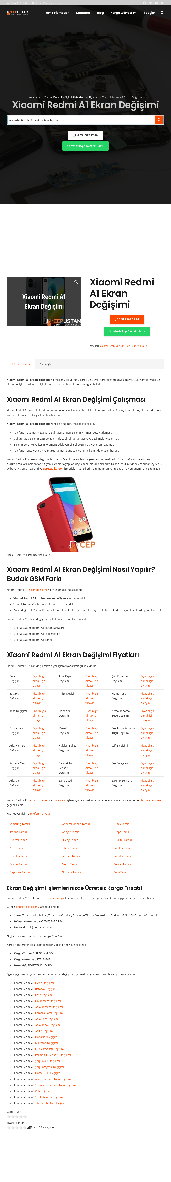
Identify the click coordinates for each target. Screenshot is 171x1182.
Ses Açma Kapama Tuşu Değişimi (55, 1085)
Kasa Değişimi (44, 995)
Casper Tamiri (18, 864)
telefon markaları (41, 813)
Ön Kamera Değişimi (48, 1001)
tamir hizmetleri (38, 800)
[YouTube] (156, 2)
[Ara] (162, 13)
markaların (59, 800)
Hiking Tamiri (70, 840)
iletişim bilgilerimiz (28, 907)
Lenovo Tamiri (71, 856)
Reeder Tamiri (123, 856)
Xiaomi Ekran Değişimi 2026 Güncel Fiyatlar (71, 97)
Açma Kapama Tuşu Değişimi (53, 1079)
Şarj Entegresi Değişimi (49, 1067)
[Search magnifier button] (159, 119)
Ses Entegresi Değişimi (49, 1097)
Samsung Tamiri (19, 824)
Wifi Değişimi (43, 1091)
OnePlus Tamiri (19, 856)
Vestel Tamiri (122, 864)
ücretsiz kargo (55, 898)
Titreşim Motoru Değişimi (51, 1103)
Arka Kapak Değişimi (48, 1025)
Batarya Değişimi (45, 989)
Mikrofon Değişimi (46, 1043)
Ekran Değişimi (44, 983)
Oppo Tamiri (122, 832)
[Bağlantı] (17, 13)
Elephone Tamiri (19, 872)
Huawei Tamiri (18, 840)
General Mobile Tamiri (76, 824)
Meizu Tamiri (70, 864)
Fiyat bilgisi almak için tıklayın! (39, 680)
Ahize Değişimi (44, 1031)
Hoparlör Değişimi (46, 1037)
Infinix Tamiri (70, 848)
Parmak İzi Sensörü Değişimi (53, 1055)
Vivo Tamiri (121, 872)
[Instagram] (162, 3)
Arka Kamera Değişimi (49, 1007)
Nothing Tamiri (71, 872)
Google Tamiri (71, 832)
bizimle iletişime (151, 800)
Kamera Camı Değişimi (49, 1013)
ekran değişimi (37, 590)
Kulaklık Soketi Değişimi (49, 1049)
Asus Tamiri (16, 848)
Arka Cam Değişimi (47, 1019)
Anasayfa (34, 97)
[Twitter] (150, 2)
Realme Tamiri (123, 848)
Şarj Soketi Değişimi (47, 1061)
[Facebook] (144, 2)
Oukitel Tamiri (123, 840)
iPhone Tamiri (18, 832)
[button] (76, 282)
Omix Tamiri (122, 824)
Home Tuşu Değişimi (48, 1073)
